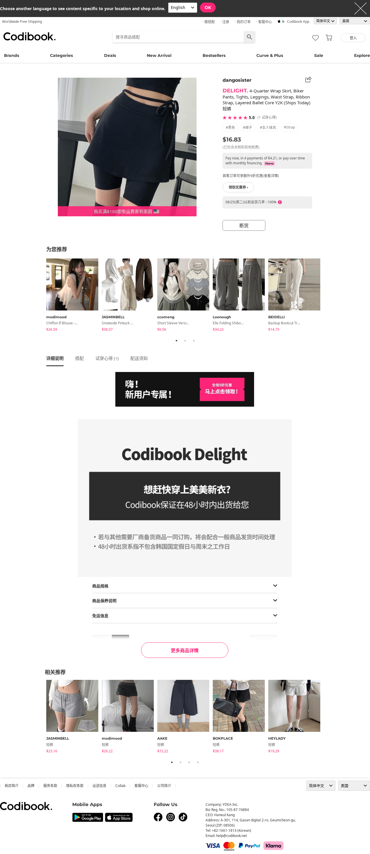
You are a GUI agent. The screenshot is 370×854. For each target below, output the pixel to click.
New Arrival (159, 55)
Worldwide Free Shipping (22, 21)
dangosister (237, 80)
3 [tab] (194, 340)
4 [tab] (198, 762)
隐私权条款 (75, 785)
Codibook (29, 36)
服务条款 (50, 785)
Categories (61, 55)
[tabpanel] (74, 296)
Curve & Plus (269, 55)
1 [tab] (176, 340)
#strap (289, 127)
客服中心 (141, 785)
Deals (110, 55)
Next (328, 296)
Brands (11, 55)
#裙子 (247, 127)
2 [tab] (185, 340)
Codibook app (298, 21)
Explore (362, 55)
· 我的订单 (243, 21)
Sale (318, 55)
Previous (42, 296)
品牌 (30, 785)
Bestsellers (214, 55)
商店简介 (11, 785)
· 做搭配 (209, 21)
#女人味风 (268, 127)
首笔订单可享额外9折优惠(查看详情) (251, 175)
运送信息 (99, 785)
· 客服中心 (264, 21)
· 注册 (225, 21)
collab (120, 785)
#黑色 (230, 127)
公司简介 (164, 785)
